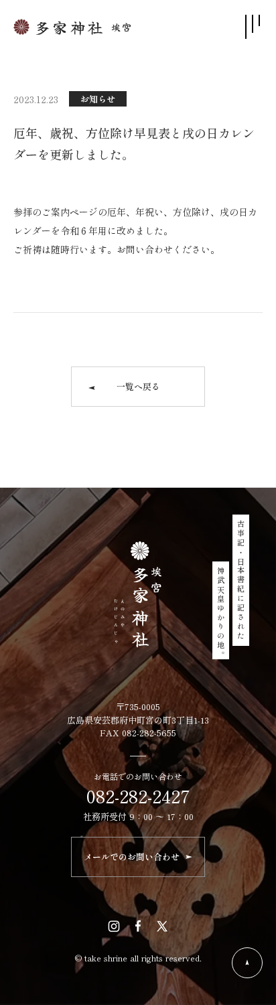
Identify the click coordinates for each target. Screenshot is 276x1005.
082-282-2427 (138, 796)
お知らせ (97, 98)
